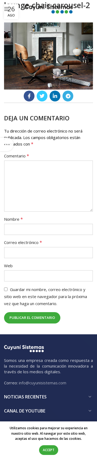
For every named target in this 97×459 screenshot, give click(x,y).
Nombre (13, 219)
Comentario (16, 156)
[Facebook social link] (29, 96)
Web (8, 265)
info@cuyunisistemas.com (42, 382)
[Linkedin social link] (55, 96)
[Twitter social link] (42, 96)
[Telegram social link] (68, 96)
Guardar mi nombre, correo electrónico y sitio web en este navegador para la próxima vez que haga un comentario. (45, 296)
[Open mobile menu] (6, 9)
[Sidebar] (6, 144)
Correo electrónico (23, 242)
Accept (48, 450)
